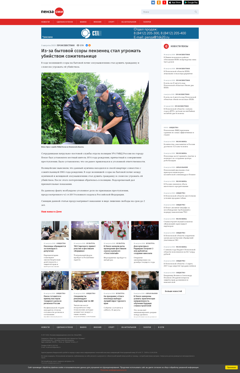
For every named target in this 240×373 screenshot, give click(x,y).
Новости (45, 22)
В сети (161, 327)
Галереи (147, 22)
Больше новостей (173, 291)
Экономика (181, 141)
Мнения (97, 22)
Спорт (111, 22)
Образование (152, 293)
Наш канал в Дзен (51, 211)
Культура (90, 243)
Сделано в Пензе (65, 22)
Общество (61, 243)
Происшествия (65, 45)
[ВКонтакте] (87, 45)
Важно (83, 22)
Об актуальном (128, 22)
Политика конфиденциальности (51, 363)
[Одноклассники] (89, 45)
